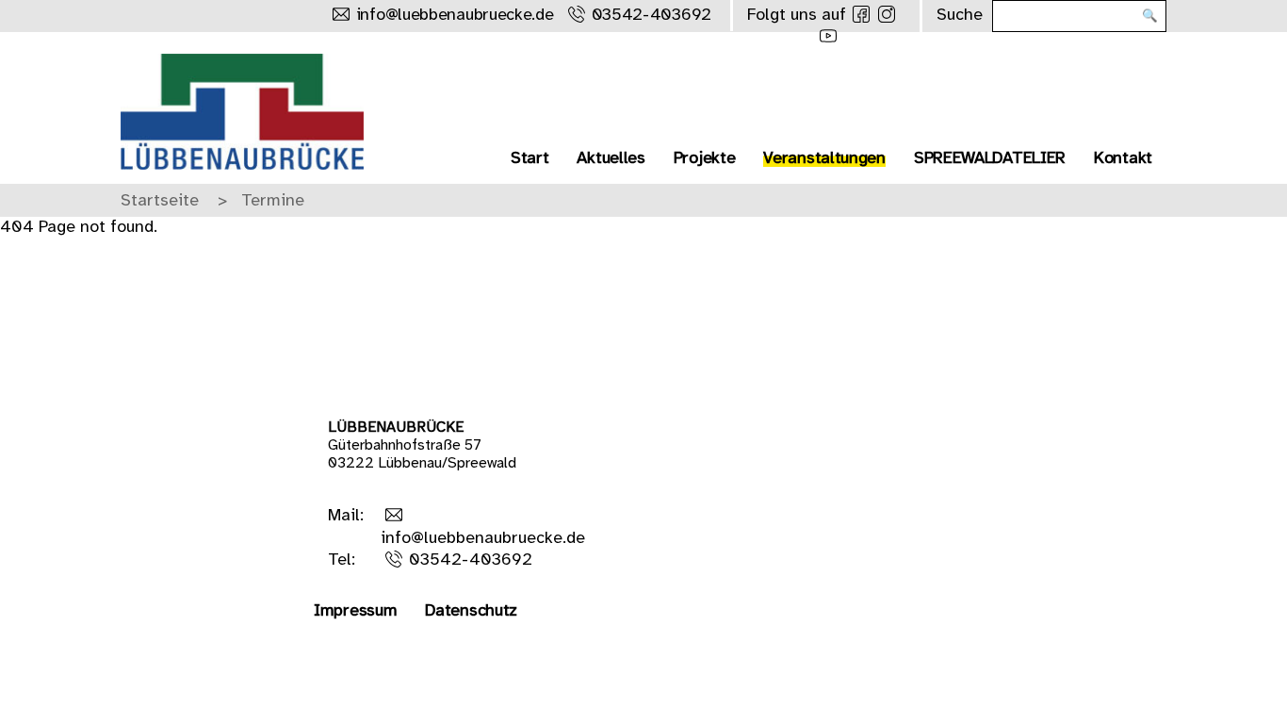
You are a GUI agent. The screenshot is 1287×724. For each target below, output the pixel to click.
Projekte (705, 159)
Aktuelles (610, 159)
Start (530, 159)
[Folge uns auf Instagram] (886, 14)
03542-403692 (651, 16)
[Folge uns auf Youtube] (828, 35)
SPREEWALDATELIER (990, 159)
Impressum (355, 611)
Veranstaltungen (824, 159)
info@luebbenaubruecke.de (455, 16)
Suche (960, 16)
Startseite (160, 201)
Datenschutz (471, 611)
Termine (272, 201)
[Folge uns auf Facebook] (861, 14)
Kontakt (1123, 159)
